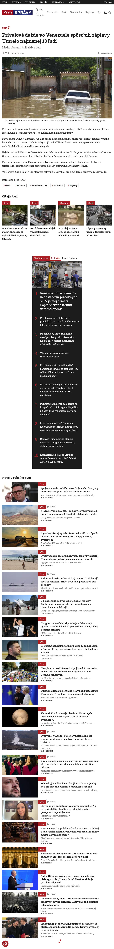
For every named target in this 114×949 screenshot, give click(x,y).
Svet (64, 12)
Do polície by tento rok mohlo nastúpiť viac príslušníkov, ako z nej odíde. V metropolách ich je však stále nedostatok (58, 339)
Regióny (90, 12)
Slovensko (52, 12)
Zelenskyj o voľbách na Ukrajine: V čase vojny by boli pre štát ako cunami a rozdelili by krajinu (68, 785)
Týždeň (73, 257)
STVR (4, 2)
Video (52, 506)
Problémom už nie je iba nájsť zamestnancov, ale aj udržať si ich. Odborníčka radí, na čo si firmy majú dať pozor (59, 370)
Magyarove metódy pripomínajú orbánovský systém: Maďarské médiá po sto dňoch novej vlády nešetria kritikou (69, 626)
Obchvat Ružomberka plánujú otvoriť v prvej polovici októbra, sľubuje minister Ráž (57, 442)
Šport (100, 12)
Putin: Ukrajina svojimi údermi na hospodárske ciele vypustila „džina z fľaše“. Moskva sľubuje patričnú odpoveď (59, 409)
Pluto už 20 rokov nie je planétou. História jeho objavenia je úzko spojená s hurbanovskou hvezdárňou (67, 716)
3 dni (64, 257)
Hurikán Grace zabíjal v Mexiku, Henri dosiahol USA (42, 232)
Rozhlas (16, 2)
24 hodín (55, 257)
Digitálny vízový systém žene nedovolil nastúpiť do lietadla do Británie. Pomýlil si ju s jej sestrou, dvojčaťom (69, 536)
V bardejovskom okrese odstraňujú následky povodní (68, 232)
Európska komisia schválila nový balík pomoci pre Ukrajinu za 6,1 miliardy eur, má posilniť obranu (69, 692)
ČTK (7, 53)
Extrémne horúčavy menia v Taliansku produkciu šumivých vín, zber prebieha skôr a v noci (69, 855)
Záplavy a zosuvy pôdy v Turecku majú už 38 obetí (98, 232)
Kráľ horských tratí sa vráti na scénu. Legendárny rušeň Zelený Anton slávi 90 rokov (58, 458)
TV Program (58, 2)
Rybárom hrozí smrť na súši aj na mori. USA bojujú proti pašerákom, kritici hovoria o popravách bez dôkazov (69, 581)
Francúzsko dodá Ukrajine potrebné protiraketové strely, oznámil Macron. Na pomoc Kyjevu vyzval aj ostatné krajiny (70, 927)
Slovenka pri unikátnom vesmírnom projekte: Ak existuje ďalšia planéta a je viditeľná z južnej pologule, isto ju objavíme (68, 809)
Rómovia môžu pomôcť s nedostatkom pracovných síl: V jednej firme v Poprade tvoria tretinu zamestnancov (58, 301)
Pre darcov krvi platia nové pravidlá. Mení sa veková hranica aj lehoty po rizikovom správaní (60, 321)
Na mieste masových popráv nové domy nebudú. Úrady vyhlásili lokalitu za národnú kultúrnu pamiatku (59, 390)
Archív (43, 2)
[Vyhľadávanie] (110, 12)
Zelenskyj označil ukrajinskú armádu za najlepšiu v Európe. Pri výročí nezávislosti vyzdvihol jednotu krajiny (69, 649)
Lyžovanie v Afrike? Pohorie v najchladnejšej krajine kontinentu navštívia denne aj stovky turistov (59, 426)
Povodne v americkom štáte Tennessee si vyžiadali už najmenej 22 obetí (15, 234)
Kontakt (108, 2)
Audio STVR (74, 2)
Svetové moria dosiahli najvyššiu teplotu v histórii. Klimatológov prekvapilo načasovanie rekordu (69, 557)
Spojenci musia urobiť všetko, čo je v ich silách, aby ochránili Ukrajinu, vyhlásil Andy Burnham (70, 490)
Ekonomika (76, 12)
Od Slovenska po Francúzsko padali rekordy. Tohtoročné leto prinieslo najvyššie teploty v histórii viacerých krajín (66, 604)
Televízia (30, 2)
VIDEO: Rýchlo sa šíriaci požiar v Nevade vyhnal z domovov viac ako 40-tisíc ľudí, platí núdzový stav (69, 512)
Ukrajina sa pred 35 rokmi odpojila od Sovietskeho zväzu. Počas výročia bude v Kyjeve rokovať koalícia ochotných (69, 671)
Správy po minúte (40, 12)
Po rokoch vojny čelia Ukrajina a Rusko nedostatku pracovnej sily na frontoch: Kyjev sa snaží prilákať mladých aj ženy (70, 902)
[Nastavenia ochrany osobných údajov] (5, 944)
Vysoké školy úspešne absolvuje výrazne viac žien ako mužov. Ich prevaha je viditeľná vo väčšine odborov (70, 764)
